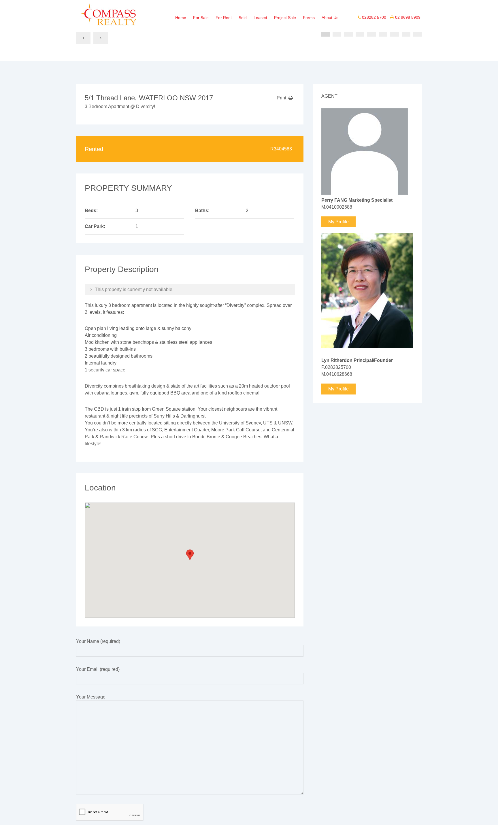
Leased (260, 17)
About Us (330, 17)
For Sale (201, 17)
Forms (309, 17)
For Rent (224, 17)
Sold (243, 17)
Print (281, 97)
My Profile (338, 221)
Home (180, 17)
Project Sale (285, 17)
